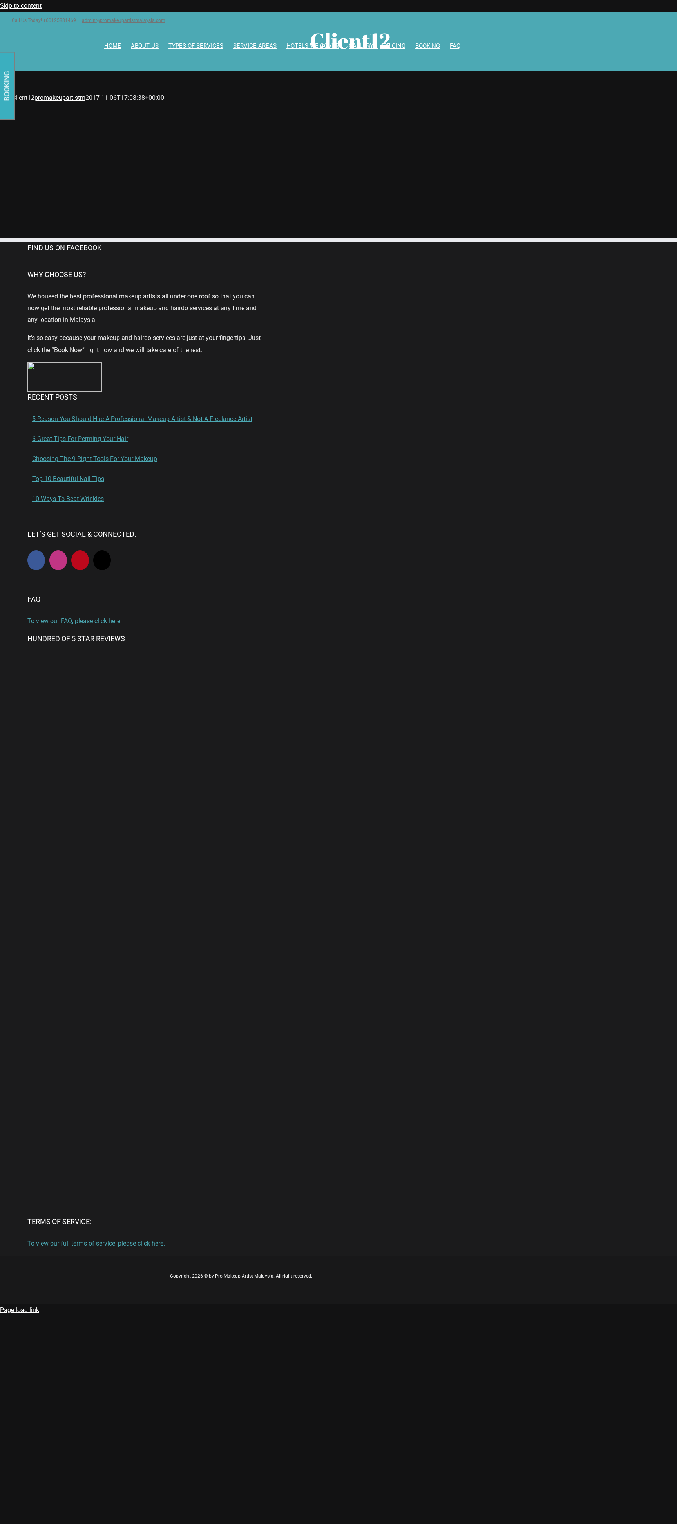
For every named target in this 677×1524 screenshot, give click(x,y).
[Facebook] (36, 560)
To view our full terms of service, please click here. (96, 1243)
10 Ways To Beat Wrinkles (68, 499)
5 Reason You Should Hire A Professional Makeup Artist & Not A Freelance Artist (142, 419)
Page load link (19, 1310)
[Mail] (102, 560)
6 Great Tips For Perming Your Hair (80, 439)
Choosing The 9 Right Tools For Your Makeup (94, 459)
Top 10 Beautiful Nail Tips (68, 479)
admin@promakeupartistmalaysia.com (123, 20)
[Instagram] (58, 560)
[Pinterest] (80, 560)
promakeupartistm (59, 97)
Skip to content (21, 5)
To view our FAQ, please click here (73, 621)
